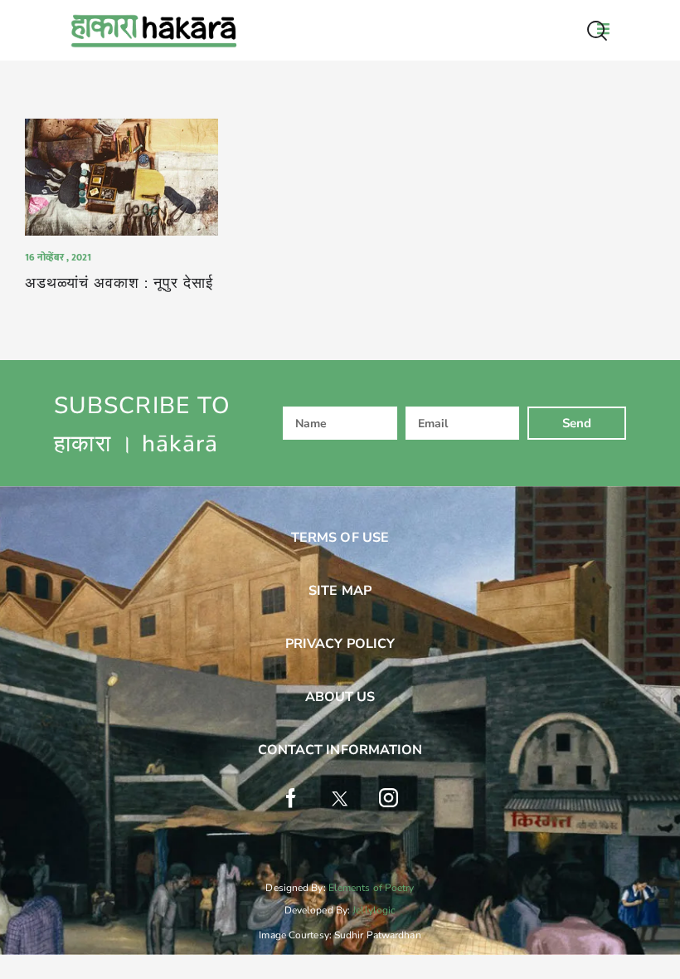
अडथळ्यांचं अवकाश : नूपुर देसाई (119, 283)
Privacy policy (340, 644)
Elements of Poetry (371, 887)
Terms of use (340, 537)
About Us (340, 697)
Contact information (340, 750)
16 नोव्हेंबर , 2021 (58, 257)
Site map (340, 591)
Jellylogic (374, 910)
